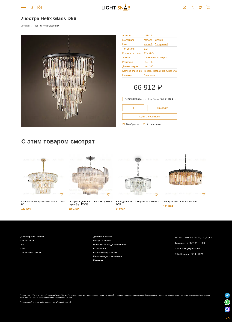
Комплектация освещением (107, 256)
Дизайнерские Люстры (32, 237)
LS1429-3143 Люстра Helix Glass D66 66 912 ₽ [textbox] (148, 99)
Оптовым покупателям (105, 252)
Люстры (25, 25)
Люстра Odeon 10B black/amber (180, 201)
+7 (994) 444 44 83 (195, 243)
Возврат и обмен (102, 240)
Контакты (98, 260)
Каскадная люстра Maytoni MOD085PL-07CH (138, 203)
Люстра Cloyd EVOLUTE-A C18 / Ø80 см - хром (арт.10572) (90, 203)
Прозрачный (161, 44)
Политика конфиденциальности (109, 244)
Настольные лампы (31, 252)
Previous (28, 181)
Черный (148, 44)
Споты (24, 248)
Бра (22, 244)
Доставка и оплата (102, 237)
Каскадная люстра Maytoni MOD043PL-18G (43, 203)
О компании (99, 248)
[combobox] (149, 99)
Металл (148, 40)
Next (200, 181)
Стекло (159, 40)
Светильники (27, 240)
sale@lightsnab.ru (191, 248)
